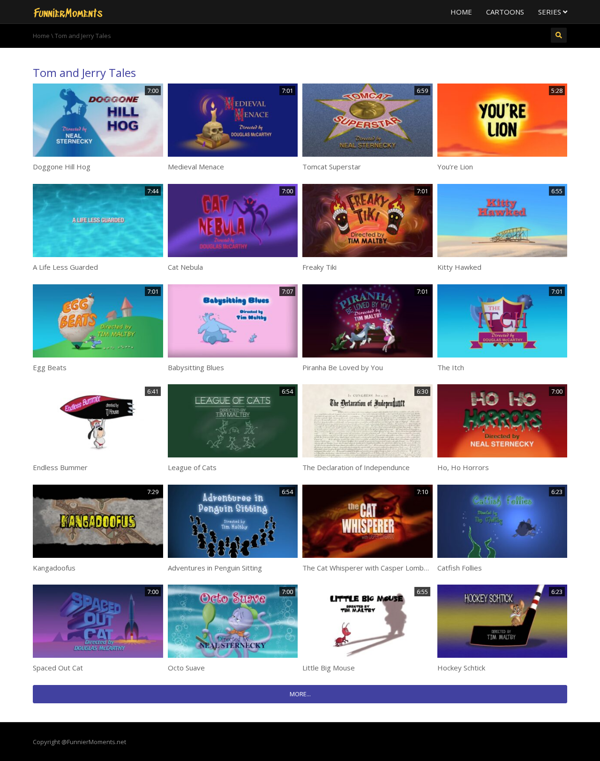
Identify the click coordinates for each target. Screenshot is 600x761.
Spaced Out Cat (58, 667)
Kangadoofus (54, 567)
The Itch (450, 367)
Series (550, 11)
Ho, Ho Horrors (463, 467)
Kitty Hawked (459, 267)
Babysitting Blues (196, 367)
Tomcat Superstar (331, 166)
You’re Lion (455, 166)
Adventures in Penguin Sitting (215, 567)
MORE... (300, 694)
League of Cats (192, 467)
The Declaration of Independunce (356, 467)
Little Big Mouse (328, 667)
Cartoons (505, 11)
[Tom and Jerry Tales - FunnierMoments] (68, 12)
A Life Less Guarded (65, 267)
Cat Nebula (185, 267)
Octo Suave (186, 667)
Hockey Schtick (461, 667)
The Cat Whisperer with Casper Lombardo (370, 567)
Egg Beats (50, 367)
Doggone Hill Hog (61, 166)
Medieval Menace (196, 166)
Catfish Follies (459, 567)
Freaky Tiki (319, 267)
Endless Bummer (60, 467)
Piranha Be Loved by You (342, 367)
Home (461, 11)
